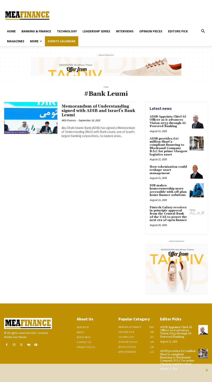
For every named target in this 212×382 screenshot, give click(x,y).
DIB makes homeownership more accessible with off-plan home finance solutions (168, 190)
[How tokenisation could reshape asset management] (197, 172)
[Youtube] (36, 344)
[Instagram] (14, 344)
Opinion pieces (150, 31)
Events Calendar (61, 41)
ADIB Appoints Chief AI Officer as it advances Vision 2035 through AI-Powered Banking (168, 121)
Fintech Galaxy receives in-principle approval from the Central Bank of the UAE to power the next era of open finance (168, 214)
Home (11, 31)
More (34, 41)
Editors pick (178, 31)
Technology (67, 31)
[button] (203, 32)
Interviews (125, 31)
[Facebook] (6, 344)
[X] (21, 344)
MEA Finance (68, 120)
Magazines (15, 41)
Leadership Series (96, 31)
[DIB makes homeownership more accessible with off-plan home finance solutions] (197, 190)
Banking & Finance (36, 31)
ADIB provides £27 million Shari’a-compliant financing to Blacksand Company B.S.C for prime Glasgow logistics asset (168, 146)
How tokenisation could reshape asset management (168, 170)
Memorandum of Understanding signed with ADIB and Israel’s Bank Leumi (98, 111)
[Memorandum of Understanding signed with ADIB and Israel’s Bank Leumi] (30, 118)
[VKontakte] (28, 344)
